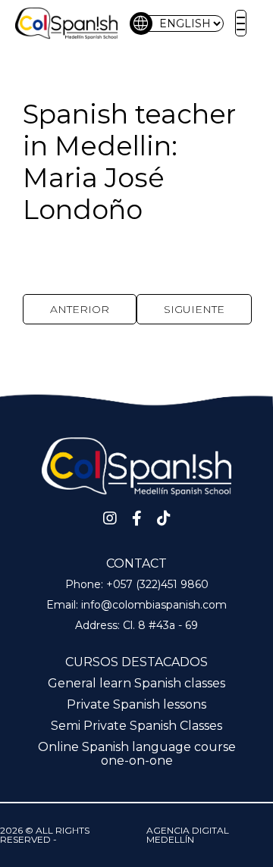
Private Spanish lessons (136, 704)
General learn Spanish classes (136, 683)
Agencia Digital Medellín (187, 835)
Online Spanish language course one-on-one (137, 754)
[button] (240, 23)
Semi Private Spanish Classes (136, 725)
